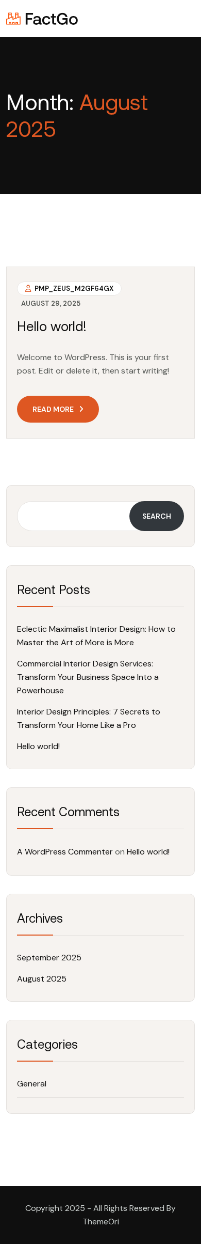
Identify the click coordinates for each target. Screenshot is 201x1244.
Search (156, 516)
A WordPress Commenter (65, 851)
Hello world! (52, 326)
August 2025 (41, 978)
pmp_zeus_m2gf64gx (73, 288)
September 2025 (49, 957)
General (31, 1083)
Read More (53, 409)
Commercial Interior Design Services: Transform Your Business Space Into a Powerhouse (88, 677)
